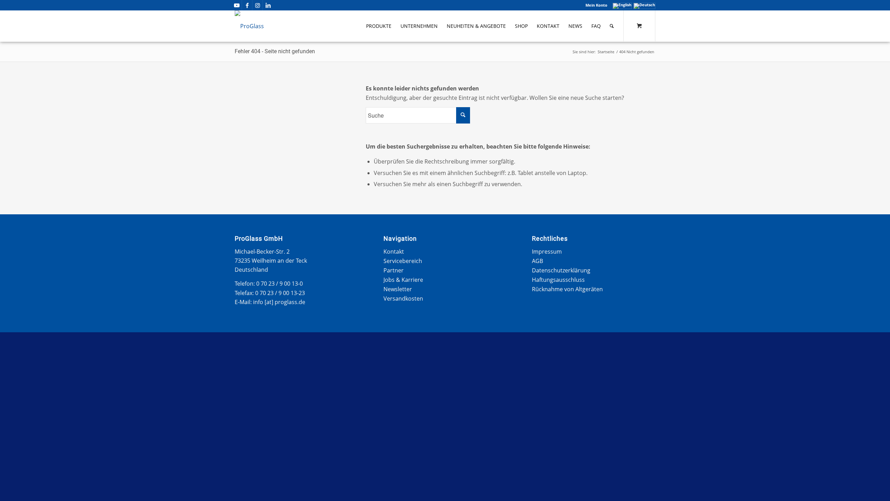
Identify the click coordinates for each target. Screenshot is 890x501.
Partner (393, 270)
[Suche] (611, 26)
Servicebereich (402, 261)
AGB (537, 261)
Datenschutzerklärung (561, 270)
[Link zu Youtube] (237, 5)
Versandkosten (403, 298)
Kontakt (393, 251)
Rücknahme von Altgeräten (567, 289)
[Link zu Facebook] (247, 5)
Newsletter (397, 289)
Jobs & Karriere (403, 280)
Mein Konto (596, 5)
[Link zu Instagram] (257, 5)
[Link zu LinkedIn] (268, 5)
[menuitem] (594, 5)
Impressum (547, 251)
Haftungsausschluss (558, 280)
